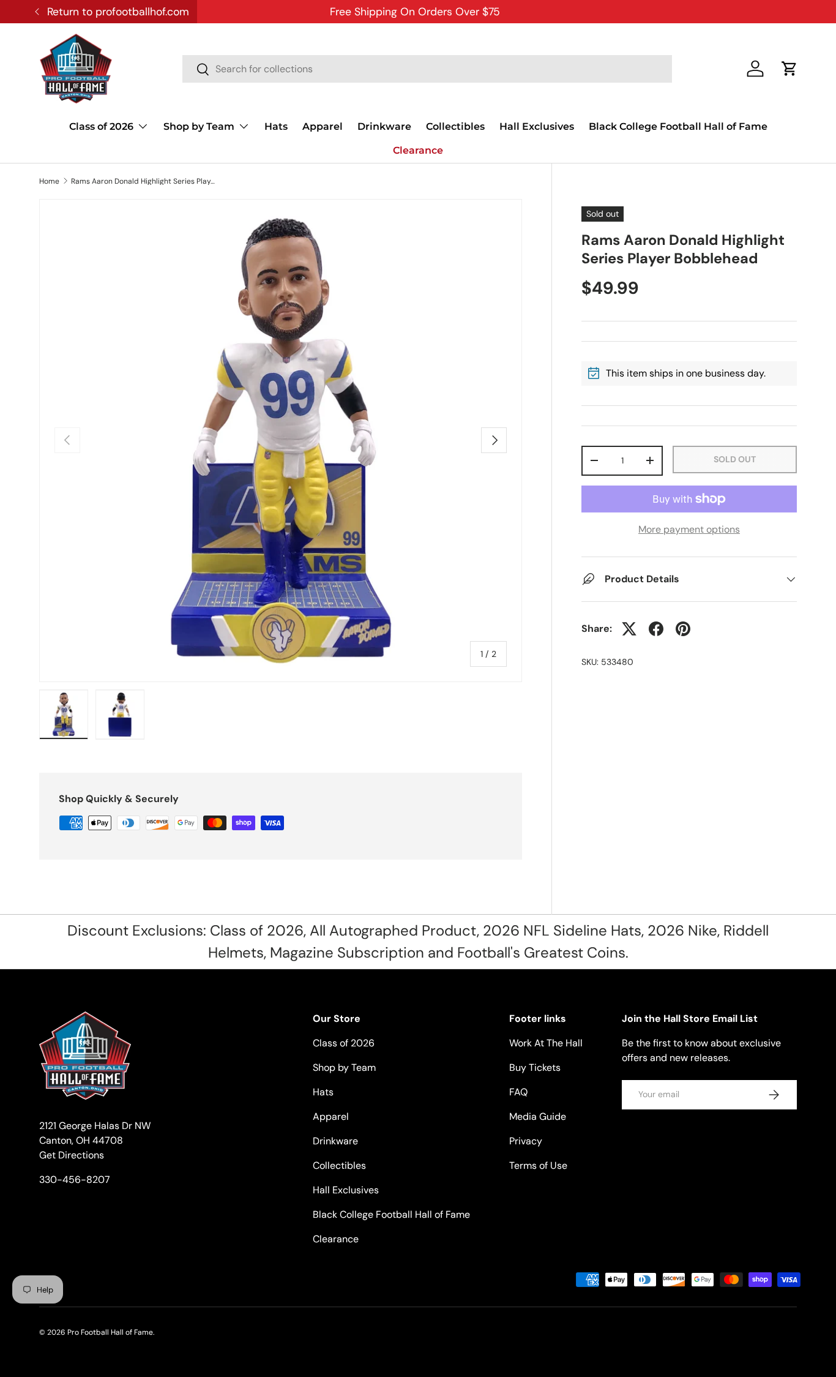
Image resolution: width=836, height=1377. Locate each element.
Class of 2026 (101, 126)
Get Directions (71, 1155)
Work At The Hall (546, 1043)
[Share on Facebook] (656, 628)
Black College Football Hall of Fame (678, 126)
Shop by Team (198, 126)
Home (49, 181)
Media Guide (537, 1116)
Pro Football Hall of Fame (110, 1332)
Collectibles (455, 126)
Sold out (735, 459)
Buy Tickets (535, 1067)
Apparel (322, 126)
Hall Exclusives (536, 126)
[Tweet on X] (629, 628)
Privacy (525, 1141)
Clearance (418, 150)
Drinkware (384, 126)
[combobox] (427, 69)
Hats (276, 126)
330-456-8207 (74, 1179)
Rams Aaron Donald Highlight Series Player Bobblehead (144, 181)
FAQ (518, 1092)
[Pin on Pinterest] (683, 628)
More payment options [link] (689, 529)
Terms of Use (538, 1165)
